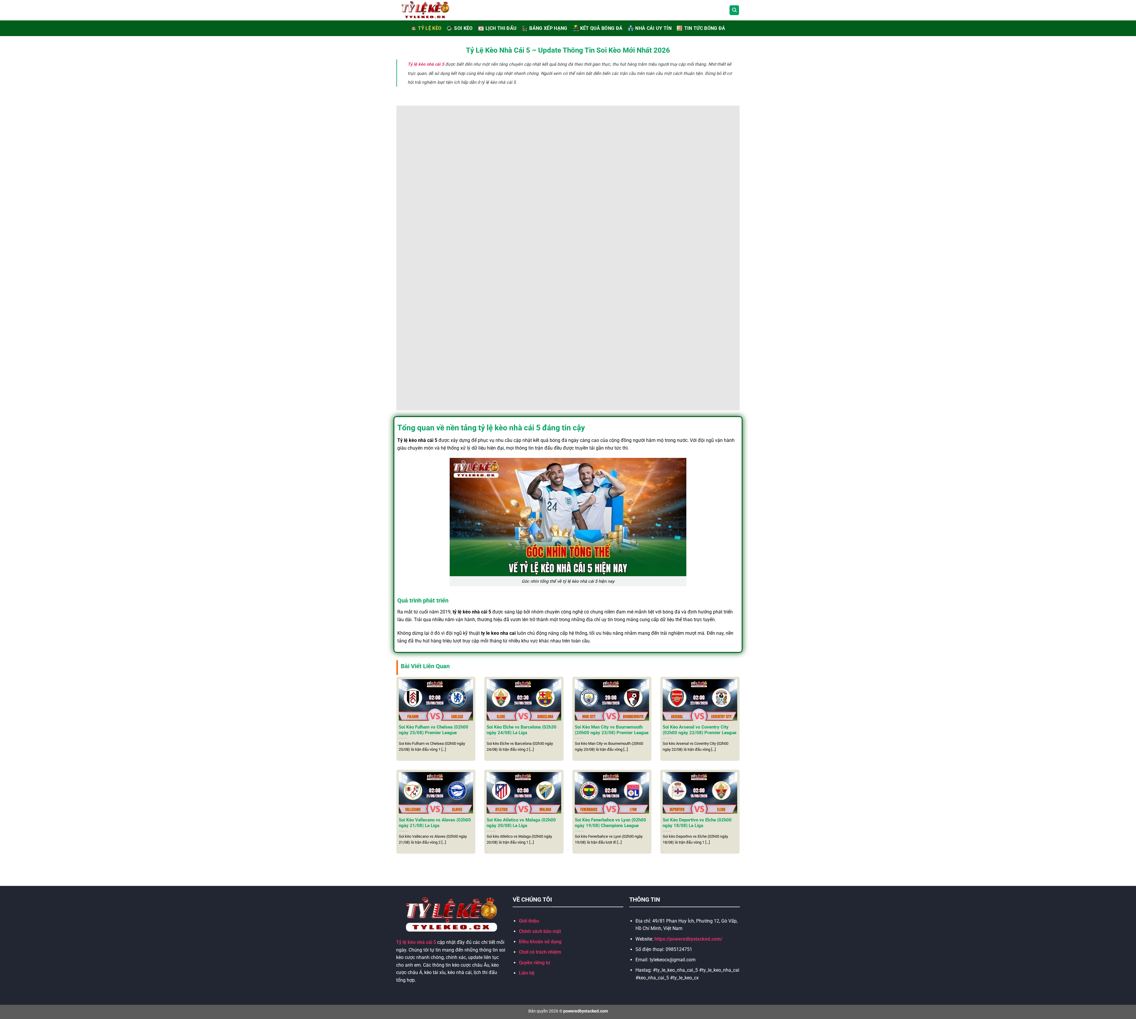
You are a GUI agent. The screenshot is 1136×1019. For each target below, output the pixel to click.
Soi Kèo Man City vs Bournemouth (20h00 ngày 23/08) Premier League (611, 729)
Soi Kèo (463, 28)
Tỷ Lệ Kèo (429, 28)
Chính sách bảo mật (540, 931)
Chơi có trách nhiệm (540, 952)
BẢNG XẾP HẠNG (548, 28)
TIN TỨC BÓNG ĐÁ (704, 28)
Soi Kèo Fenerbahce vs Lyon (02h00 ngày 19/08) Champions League (610, 822)
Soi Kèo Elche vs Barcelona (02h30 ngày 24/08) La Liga (521, 729)
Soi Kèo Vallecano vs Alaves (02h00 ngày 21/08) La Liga (435, 822)
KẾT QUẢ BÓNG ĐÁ (601, 28)
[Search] (734, 10)
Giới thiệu (529, 921)
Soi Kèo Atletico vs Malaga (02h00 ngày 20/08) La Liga (521, 822)
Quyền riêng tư (534, 962)
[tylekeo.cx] (432, 10)
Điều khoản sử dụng (540, 941)
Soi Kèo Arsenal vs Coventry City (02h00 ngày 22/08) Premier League (699, 729)
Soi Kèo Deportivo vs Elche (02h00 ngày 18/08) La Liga (697, 822)
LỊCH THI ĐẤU (501, 28)
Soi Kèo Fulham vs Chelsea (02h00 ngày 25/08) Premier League (433, 729)
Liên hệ (527, 973)
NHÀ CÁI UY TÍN (653, 28)
